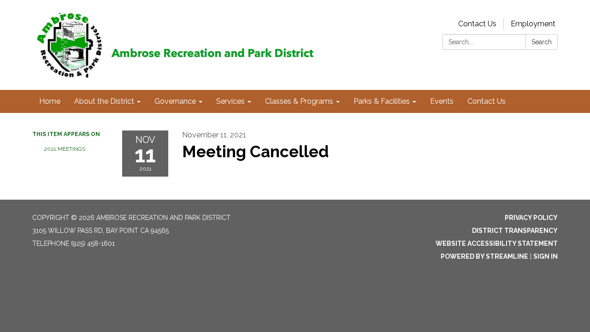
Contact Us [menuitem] (486, 101)
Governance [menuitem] (175, 101)
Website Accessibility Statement (497, 243)
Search (541, 42)
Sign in (545, 256)
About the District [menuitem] (104, 101)
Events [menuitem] (442, 101)
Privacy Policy (531, 217)
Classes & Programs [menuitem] (299, 101)
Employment (533, 23)
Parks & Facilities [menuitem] (382, 101)
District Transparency (515, 230)
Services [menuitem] (230, 101)
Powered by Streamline (484, 256)
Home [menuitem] (49, 101)
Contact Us (477, 23)
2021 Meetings (64, 149)
